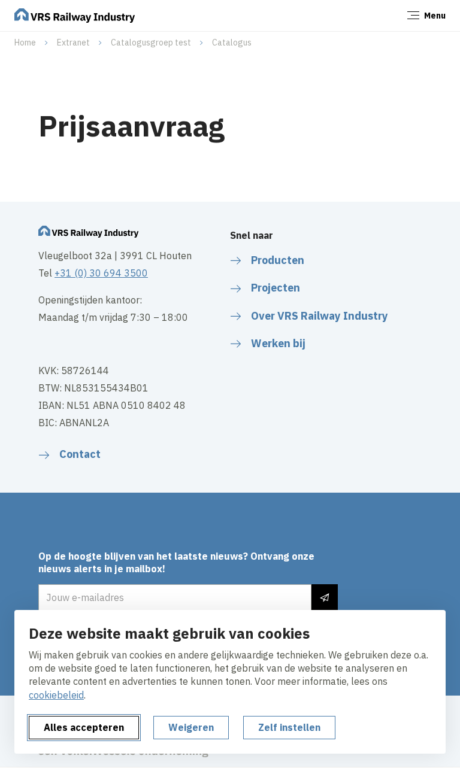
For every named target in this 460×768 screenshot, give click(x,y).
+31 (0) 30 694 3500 (101, 273)
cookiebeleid (56, 695)
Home (25, 42)
